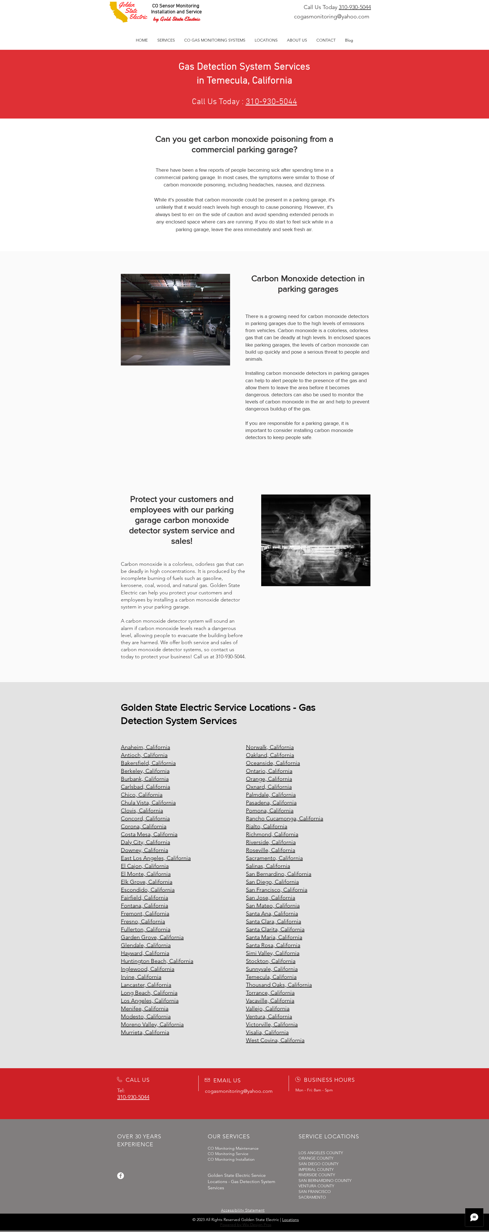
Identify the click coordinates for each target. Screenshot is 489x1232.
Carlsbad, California (145, 786)
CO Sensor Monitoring (175, 6)
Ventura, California (269, 1016)
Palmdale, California (271, 794)
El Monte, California (146, 873)
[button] (214, 40)
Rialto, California (266, 826)
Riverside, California (271, 842)
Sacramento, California (274, 858)
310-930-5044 (355, 7)
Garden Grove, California (152, 937)
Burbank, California (145, 778)
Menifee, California (144, 1008)
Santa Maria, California (274, 937)
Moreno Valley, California (152, 1024)
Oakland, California (270, 755)
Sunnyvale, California (272, 969)
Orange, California (269, 778)
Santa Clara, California (273, 921)
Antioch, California (144, 755)
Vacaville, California (270, 1000)
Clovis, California (142, 810)
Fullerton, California (145, 929)
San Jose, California (270, 897)
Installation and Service (176, 12)
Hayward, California (145, 953)
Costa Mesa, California (149, 834)
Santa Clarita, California (275, 929)
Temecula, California (271, 976)
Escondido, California (148, 889)
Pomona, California (269, 810)
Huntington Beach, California (157, 961)
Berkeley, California (145, 770)
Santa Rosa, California (273, 945)
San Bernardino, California (278, 873)
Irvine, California (141, 976)
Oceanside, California (273, 763)
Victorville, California (272, 1024)
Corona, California (143, 826)
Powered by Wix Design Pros (245, 1224)
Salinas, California (268, 866)
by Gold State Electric (176, 19)
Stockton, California (270, 961)
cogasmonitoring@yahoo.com (331, 16)
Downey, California (144, 850)
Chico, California (141, 794)
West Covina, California (275, 1040)
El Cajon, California (145, 866)
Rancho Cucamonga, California (284, 818)
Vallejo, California (267, 1008)
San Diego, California (272, 881)
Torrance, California (270, 992)
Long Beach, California (149, 992)
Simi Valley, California (272, 953)
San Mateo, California (273, 905)
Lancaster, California (146, 984)
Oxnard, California (269, 786)
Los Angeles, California (150, 1000)
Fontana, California (144, 905)
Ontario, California (269, 770)
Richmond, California (272, 834)
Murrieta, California (145, 1032)
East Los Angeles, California (156, 858)
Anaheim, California (145, 747)
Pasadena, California (271, 802)
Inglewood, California (147, 969)
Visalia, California (267, 1032)
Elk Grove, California (146, 881)
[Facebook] (120, 1175)
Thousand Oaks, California (279, 984)
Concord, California (145, 818)
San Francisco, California (276, 889)
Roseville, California (270, 850)
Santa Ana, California (272, 913)
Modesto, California (146, 1016)
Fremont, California (145, 913)
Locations (290, 1219)
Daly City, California (145, 842)
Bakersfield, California (148, 763)
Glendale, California (146, 945)
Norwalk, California (270, 747)
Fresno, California (143, 921)
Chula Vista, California (148, 802)
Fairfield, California (144, 897)
